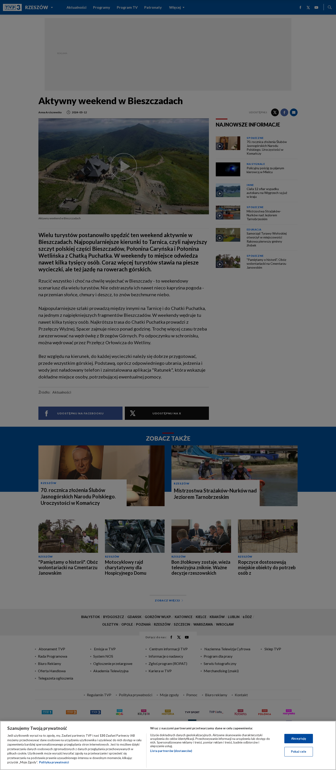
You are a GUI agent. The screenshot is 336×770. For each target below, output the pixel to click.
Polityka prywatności (54, 762)
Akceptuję (298, 738)
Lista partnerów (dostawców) (171, 751)
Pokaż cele (298, 751)
